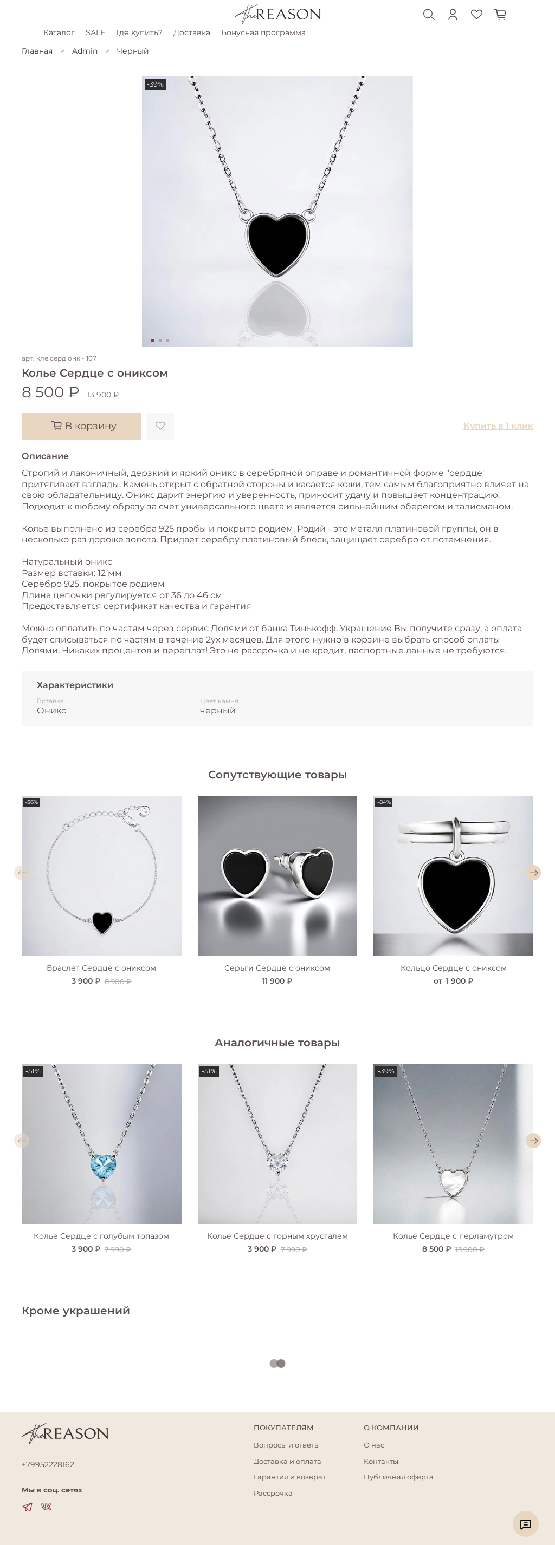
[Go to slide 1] (152, 340)
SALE (95, 32)
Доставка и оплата (287, 1461)
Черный (133, 51)
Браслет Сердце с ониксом (101, 968)
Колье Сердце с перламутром (453, 1236)
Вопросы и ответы (287, 1445)
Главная (37, 51)
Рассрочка (273, 1493)
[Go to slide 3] (168, 340)
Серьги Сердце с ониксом (277, 968)
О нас (374, 1445)
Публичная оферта (399, 1477)
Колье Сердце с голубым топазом (101, 1236)
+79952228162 (48, 1464)
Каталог (59, 32)
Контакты (381, 1461)
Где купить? (139, 32)
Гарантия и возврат (290, 1477)
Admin (85, 51)
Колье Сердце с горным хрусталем (277, 1236)
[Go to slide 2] (160, 340)
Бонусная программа (263, 32)
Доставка (191, 32)
